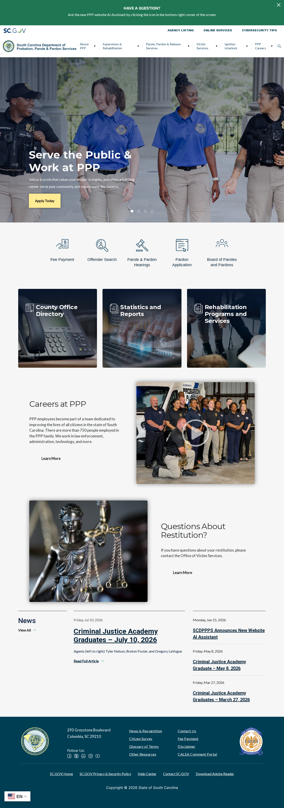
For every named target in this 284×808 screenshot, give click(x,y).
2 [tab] (138, 211)
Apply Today (44, 201)
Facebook (69, 756)
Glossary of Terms (144, 746)
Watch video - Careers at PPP (195, 433)
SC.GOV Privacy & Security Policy (105, 774)
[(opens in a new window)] (251, 741)
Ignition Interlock (231, 46)
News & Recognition (145, 731)
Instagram (91, 756)
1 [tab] (132, 211)
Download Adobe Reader (215, 774)
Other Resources (142, 754)
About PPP (84, 46)
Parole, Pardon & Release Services (163, 46)
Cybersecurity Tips (259, 30)
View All (24, 630)
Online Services (217, 30)
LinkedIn (83, 756)
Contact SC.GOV (176, 774)
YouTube (98, 756)
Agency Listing (181, 30)
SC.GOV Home (61, 774)
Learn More (51, 458)
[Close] (278, 5)
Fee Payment (188, 739)
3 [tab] (145, 211)
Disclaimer (186, 746)
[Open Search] (279, 46)
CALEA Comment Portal (197, 754)
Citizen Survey (140, 739)
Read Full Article (86, 661)
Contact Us (187, 731)
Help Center (147, 774)
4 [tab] (152, 211)
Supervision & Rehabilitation (112, 46)
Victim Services (202, 46)
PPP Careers (260, 46)
